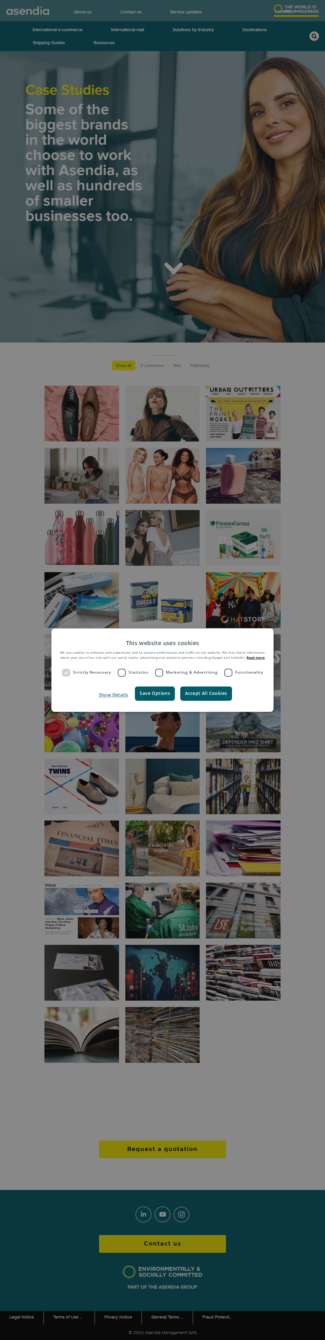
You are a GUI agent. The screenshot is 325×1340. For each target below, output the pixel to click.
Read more (256, 658)
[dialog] (162, 670)
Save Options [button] (155, 693)
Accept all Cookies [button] (206, 693)
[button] (113, 695)
